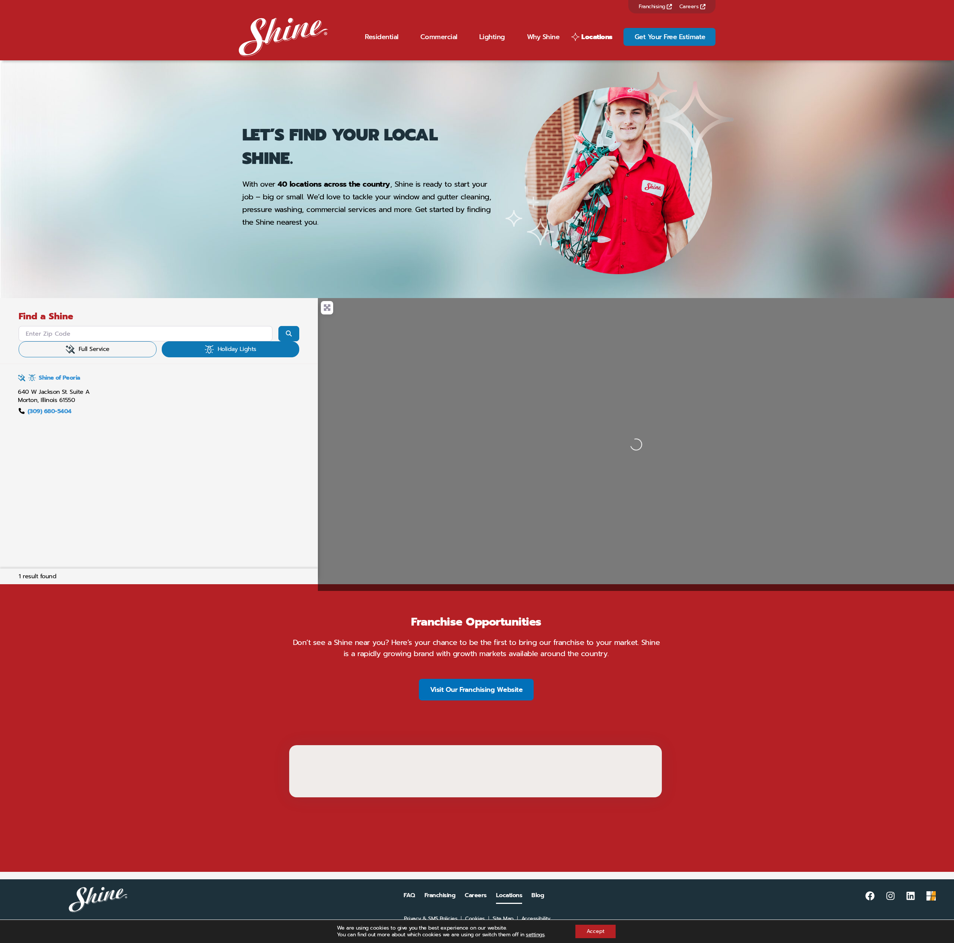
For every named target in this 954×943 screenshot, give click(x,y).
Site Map (503, 918)
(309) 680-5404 (50, 411)
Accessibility (535, 918)
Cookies (475, 918)
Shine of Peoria (59, 378)
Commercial (438, 37)
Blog (537, 895)
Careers (689, 6)
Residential (381, 37)
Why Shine (543, 37)
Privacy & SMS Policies (430, 918)
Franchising (653, 6)
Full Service (94, 349)
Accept (595, 931)
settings (535, 934)
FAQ (409, 895)
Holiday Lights (237, 349)
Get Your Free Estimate (670, 37)
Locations (597, 37)
